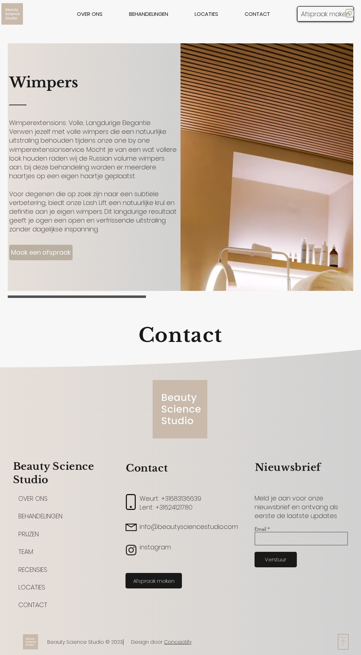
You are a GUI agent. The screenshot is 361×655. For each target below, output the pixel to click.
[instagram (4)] (349, 13)
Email (260, 528)
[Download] (343, 642)
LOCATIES (31, 587)
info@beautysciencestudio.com (189, 526)
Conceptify (177, 641)
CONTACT (32, 604)
